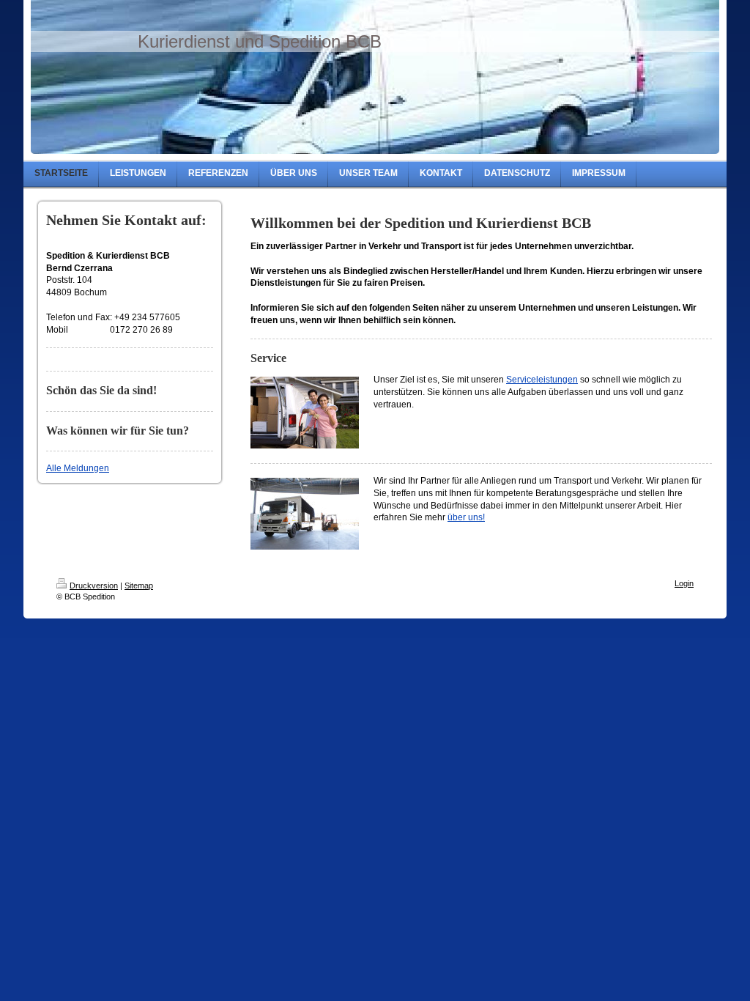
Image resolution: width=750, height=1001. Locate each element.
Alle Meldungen (77, 468)
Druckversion (94, 585)
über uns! (466, 517)
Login (684, 583)
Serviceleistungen (542, 379)
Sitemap (139, 585)
